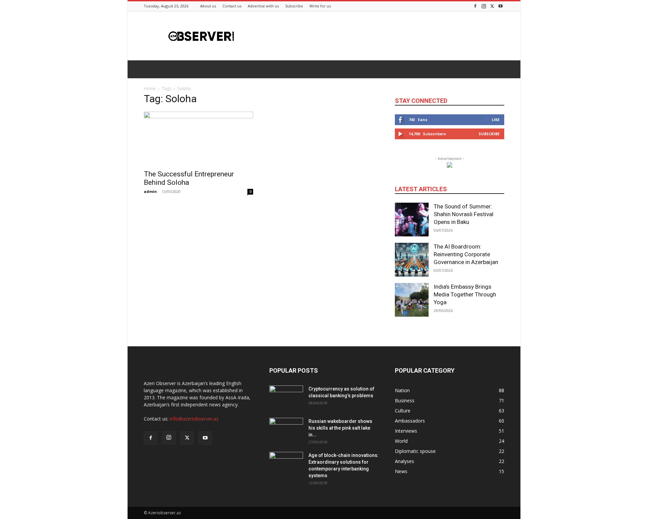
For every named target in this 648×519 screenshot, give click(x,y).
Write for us (320, 5)
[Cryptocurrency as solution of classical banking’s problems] (286, 397)
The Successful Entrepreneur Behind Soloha (189, 178)
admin (150, 191)
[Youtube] (500, 5)
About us (208, 5)
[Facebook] (475, 5)
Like (496, 119)
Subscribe (294, 5)
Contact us (231, 5)
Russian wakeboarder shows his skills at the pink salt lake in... (340, 428)
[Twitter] (492, 5)
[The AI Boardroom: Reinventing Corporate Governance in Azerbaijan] (412, 260)
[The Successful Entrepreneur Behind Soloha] (198, 139)
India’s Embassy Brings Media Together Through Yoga (465, 294)
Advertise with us (263, 5)
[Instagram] (483, 5)
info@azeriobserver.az (194, 418)
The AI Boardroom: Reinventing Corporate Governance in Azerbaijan (466, 254)
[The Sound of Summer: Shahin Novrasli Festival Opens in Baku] (412, 219)
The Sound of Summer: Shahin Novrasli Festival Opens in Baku (463, 214)
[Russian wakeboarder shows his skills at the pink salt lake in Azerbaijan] (286, 429)
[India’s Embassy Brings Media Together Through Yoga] (412, 300)
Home (150, 88)
